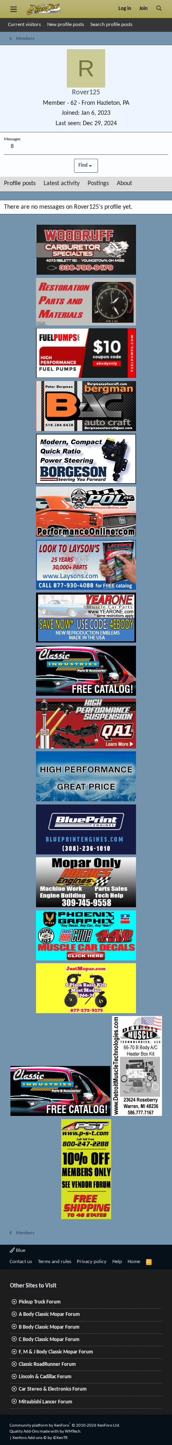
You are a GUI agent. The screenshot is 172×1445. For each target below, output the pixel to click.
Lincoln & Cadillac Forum (45, 1376)
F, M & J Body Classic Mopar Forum (56, 1352)
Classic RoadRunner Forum (47, 1364)
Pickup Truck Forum (40, 1302)
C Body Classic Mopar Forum (49, 1339)
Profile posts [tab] (20, 183)
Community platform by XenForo (65, 1425)
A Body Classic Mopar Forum (49, 1314)
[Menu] (13, 9)
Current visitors (24, 24)
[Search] (159, 9)
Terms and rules (54, 1261)
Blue (20, 1250)
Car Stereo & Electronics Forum (53, 1389)
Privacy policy (91, 1261)
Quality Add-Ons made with (35, 1431)
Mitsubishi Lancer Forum (45, 1402)
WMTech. (73, 1431)
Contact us (21, 1261)
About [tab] (124, 183)
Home (134, 1261)
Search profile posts (111, 24)
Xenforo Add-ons (40, 1438)
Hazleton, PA (113, 103)
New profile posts (65, 24)
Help (117, 1261)
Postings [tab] (98, 183)
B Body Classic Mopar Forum (49, 1327)
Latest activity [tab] (62, 183)
